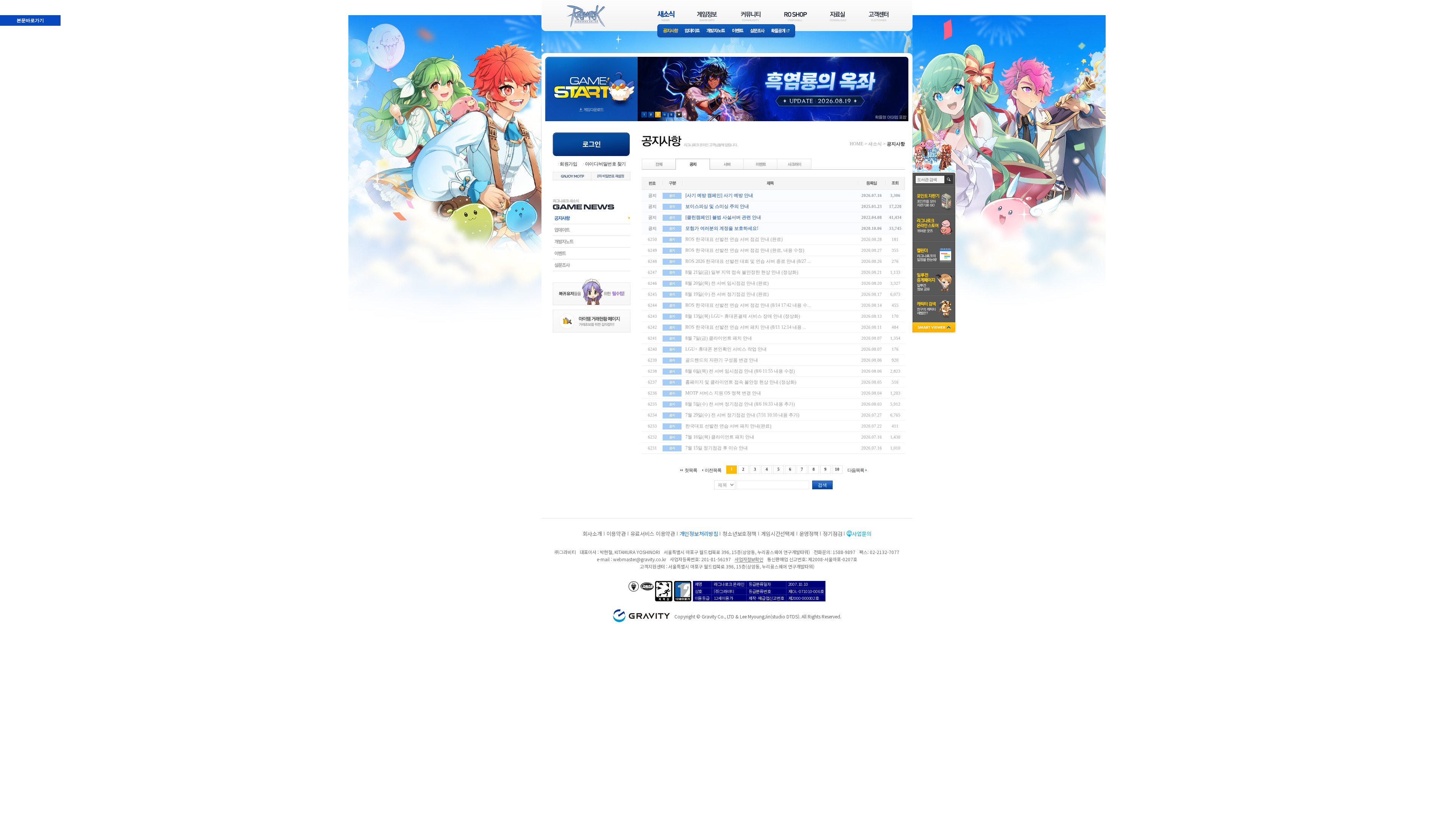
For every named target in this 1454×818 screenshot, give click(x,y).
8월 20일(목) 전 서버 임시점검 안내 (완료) (727, 283)
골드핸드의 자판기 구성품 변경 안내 (721, 360)
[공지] (693, 164)
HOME (856, 144)
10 (837, 469)
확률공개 (781, 31)
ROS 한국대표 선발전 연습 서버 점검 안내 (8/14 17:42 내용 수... (748, 305)
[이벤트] (761, 164)
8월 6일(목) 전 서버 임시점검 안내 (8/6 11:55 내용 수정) (740, 371)
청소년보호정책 (739, 533)
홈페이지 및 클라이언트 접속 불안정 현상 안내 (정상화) (740, 382)
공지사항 (669, 31)
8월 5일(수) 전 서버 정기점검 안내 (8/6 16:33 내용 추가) (740, 404)
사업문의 (861, 533)
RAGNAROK (585, 16)
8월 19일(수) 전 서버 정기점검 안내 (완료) (727, 294)
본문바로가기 (13, 3)
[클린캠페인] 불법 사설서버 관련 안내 (723, 217)
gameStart (591, 82)
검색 (822, 485)
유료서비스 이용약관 (652, 533)
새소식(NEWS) (666, 16)
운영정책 (809, 533)
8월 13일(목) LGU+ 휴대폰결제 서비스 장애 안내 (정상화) (742, 316)
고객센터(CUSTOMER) (878, 16)
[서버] (727, 164)
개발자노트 (716, 31)
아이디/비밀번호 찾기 (605, 164)
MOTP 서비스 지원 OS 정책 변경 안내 (723, 393)
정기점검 (832, 533)
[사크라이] (794, 164)
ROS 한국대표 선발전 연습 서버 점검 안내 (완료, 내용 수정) (744, 250)
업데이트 (692, 31)
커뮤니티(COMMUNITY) (750, 16)
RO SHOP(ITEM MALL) (795, 16)
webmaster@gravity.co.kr (639, 559)
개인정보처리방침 (699, 533)
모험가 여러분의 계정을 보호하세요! (721, 228)
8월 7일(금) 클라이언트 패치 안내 (718, 338)
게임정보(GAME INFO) (707, 16)
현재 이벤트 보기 (679, 114)
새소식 (875, 144)
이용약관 (616, 533)
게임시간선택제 (778, 533)
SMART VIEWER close (935, 328)
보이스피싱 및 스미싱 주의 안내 (717, 206)
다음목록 (855, 470)
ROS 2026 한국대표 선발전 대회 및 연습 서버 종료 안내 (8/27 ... (748, 261)
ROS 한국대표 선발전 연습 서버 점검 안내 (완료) (734, 239)
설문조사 (757, 31)
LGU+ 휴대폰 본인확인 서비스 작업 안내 (726, 349)
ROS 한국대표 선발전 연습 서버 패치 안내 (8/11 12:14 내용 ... (745, 327)
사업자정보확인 (749, 559)
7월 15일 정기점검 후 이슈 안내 (716, 448)
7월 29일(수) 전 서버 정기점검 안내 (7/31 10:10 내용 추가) (742, 415)
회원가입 (568, 164)
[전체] (659, 164)
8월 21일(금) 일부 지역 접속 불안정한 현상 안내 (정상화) (741, 272)
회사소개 (592, 533)
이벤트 (738, 31)
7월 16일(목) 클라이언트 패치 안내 (719, 437)
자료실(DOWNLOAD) (837, 16)
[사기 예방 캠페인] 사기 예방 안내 (719, 195)
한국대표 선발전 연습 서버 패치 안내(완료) (728, 426)
